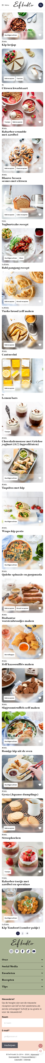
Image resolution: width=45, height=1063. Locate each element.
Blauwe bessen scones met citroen (14, 180)
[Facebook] (22, 951)
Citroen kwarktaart (15, 88)
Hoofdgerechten (11, 35)
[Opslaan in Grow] (40, 35)
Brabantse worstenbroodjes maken (18, 619)
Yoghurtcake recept (15, 224)
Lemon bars (9, 398)
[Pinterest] (17, 951)
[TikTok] (28, 951)
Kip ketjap (9, 44)
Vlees (21, 258)
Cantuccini (9, 354)
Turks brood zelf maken (18, 311)
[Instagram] (11, 951)
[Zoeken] (40, 5)
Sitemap (27, 1059)
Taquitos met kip (13, 487)
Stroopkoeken (11, 838)
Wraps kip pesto (12, 531)
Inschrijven (9, 1045)
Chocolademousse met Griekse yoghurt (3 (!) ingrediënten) (22, 443)
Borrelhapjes (9, 655)
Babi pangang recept (15, 267)
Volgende (27, 933)
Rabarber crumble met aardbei (14, 133)
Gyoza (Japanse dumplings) (20, 794)
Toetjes (7, 122)
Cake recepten (22, 215)
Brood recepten (22, 301)
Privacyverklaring (28, 1057)
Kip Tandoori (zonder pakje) (21, 927)
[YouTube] (34, 951)
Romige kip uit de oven (17, 751)
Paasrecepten (22, 168)
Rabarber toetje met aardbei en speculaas (16, 883)
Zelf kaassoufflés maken (18, 664)
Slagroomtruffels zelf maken (21, 707)
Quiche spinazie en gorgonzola (22, 574)
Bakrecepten (9, 78)
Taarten (20, 78)
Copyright (18, 1059)
